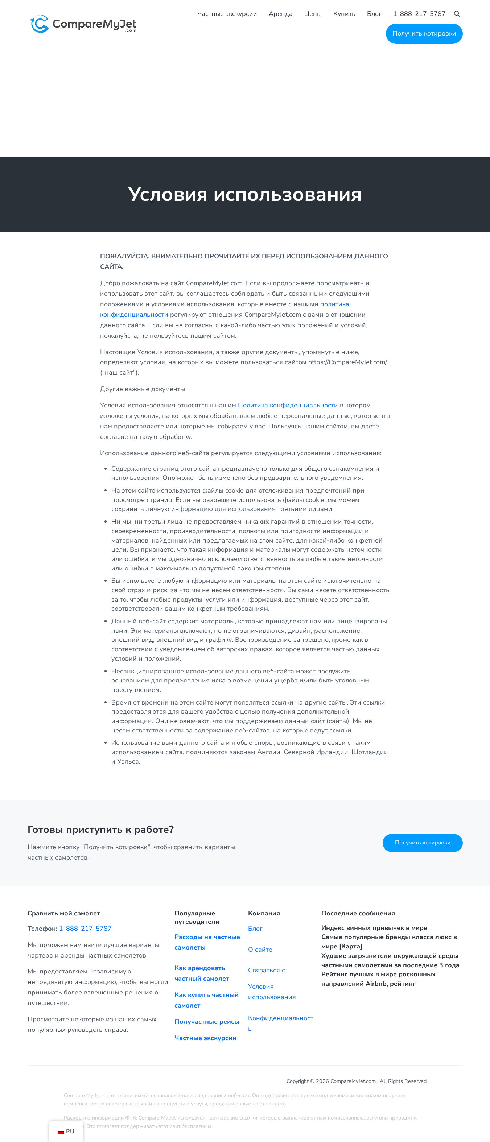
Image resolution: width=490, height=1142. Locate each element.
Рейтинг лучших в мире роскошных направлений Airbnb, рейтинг (378, 979)
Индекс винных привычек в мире (374, 927)
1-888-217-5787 (85, 928)
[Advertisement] (245, 102)
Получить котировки (422, 843)
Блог (255, 928)
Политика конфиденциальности (288, 405)
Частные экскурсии (205, 1038)
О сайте (260, 949)
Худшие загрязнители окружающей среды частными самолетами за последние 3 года (390, 960)
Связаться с (266, 970)
